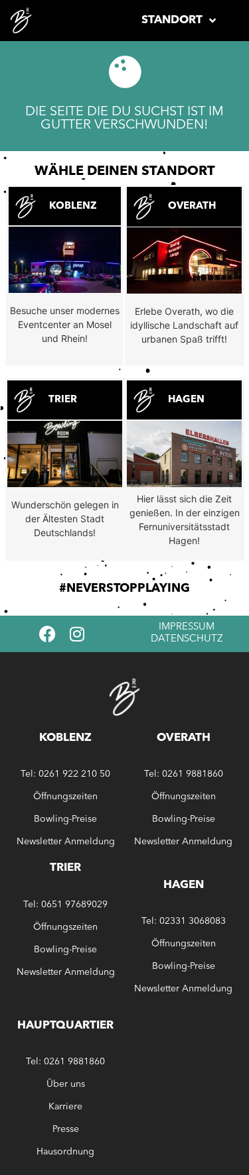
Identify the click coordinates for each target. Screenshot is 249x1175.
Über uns (65, 1084)
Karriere (65, 1106)
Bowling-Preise (65, 819)
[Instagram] (77, 634)
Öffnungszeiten (65, 796)
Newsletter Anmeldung (66, 841)
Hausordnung (65, 1151)
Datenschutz (187, 639)
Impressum (186, 627)
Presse (65, 1129)
